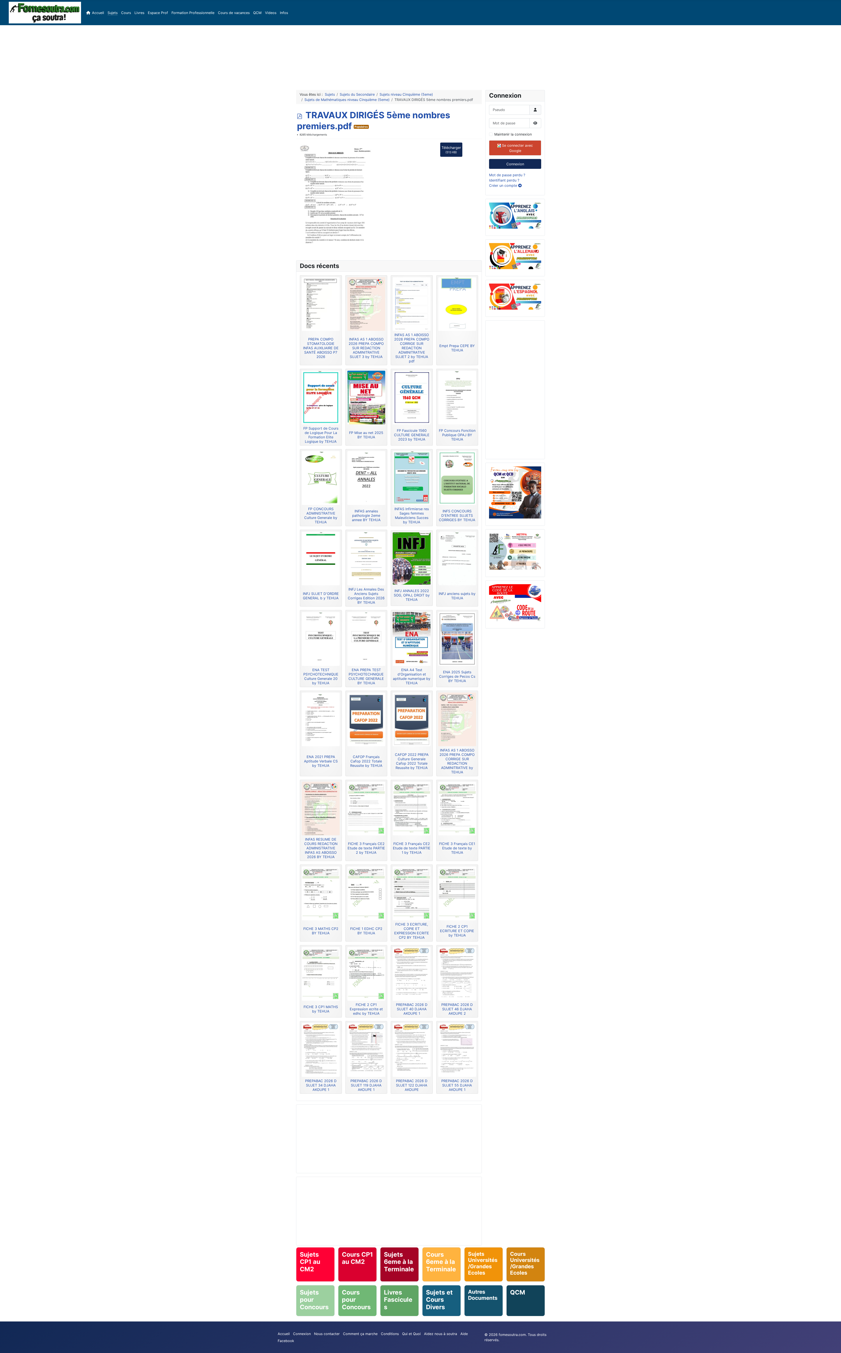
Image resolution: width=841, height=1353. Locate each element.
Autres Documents (482, 1295)
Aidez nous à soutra (440, 1334)
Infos (284, 13)
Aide (464, 1334)
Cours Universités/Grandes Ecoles (524, 1263)
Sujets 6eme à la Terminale (399, 1262)
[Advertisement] (420, 55)
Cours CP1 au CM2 (357, 1258)
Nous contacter (327, 1334)
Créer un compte (503, 185)
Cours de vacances (234, 13)
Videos (270, 13)
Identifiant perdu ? (504, 180)
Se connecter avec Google (517, 148)
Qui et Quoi (411, 1334)
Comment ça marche (360, 1334)
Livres (139, 13)
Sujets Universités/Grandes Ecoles (482, 1263)
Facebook (286, 1341)
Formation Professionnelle (192, 13)
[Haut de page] (833, 1344)
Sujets (113, 13)
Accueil (98, 13)
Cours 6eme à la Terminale (441, 1262)
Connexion (515, 164)
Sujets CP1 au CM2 (310, 1262)
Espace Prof (158, 13)
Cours (126, 13)
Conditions (390, 1334)
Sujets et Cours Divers (439, 1300)
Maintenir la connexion (513, 134)
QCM (257, 13)
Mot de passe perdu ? (507, 175)
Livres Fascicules (398, 1300)
